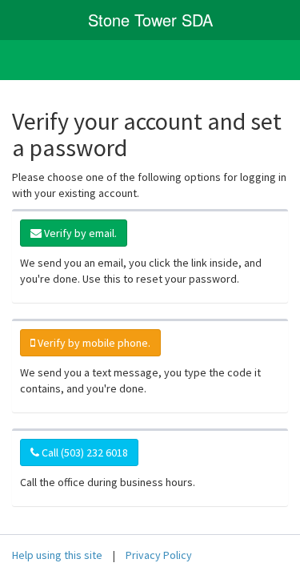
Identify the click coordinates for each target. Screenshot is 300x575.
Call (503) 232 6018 (83, 452)
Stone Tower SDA (150, 19)
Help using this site (57, 555)
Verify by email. (79, 233)
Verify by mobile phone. (92, 343)
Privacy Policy (159, 555)
